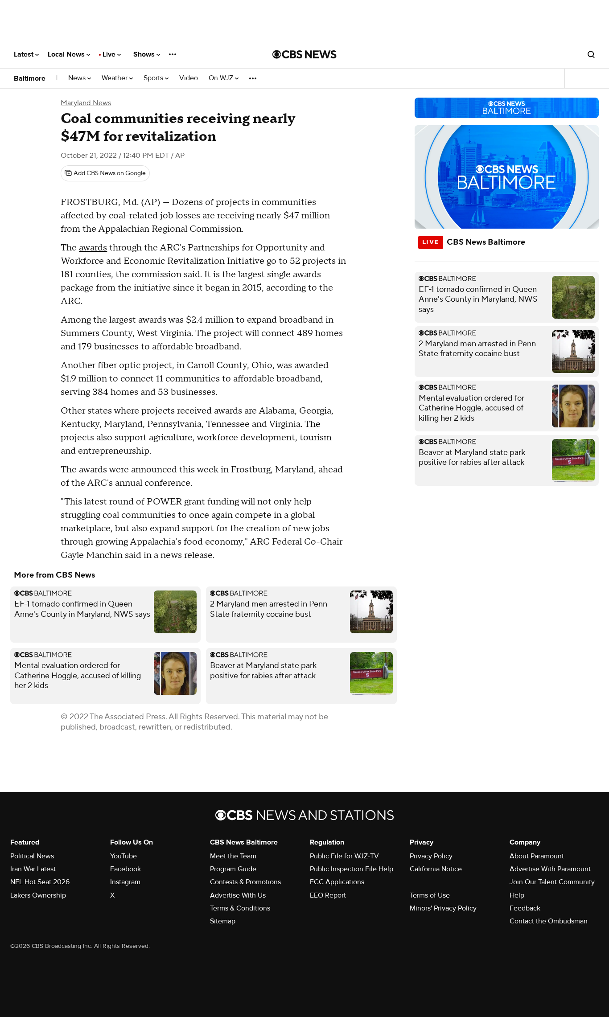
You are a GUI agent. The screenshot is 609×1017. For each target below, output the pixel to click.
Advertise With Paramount (550, 869)
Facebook (125, 869)
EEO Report (328, 895)
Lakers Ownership (38, 895)
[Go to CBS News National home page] (304, 54)
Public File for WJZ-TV (344, 856)
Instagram (125, 882)
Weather (115, 78)
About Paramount (537, 856)
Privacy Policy (431, 856)
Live (110, 54)
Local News (67, 54)
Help (517, 895)
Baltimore (29, 78)
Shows (144, 54)
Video (188, 78)
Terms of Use (430, 895)
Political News (32, 856)
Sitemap (222, 921)
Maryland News (86, 103)
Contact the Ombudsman (549, 921)
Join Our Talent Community (552, 882)
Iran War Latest (33, 869)
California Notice (436, 869)
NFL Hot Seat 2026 (40, 882)
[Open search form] (591, 54)
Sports (154, 78)
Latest (24, 54)
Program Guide (233, 869)
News (77, 78)
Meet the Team (233, 856)
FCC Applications (337, 882)
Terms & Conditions (240, 908)
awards (93, 248)
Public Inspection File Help (351, 869)
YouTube (123, 856)
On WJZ (222, 78)
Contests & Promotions (245, 882)
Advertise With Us (238, 895)
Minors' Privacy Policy (443, 908)
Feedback (525, 908)
